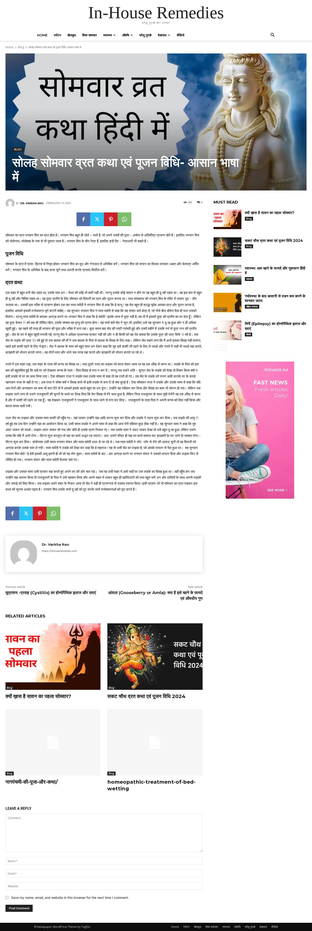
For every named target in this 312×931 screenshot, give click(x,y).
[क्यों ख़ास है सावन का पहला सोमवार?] (52, 656)
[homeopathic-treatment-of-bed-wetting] (154, 742)
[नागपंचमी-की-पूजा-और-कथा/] (52, 742)
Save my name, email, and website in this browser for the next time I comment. (70, 897)
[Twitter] (97, 219)
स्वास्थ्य (107, 35)
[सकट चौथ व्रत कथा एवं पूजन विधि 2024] (154, 656)
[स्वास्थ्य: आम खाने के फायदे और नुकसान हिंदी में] (227, 275)
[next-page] (224, 348)
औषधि (125, 35)
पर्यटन (57, 35)
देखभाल (162, 35)
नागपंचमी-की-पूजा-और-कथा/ (31, 782)
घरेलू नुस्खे (145, 35)
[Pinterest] (111, 219)
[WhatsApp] (124, 219)
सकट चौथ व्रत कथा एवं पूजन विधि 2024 (146, 696)
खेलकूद (71, 35)
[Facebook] (83, 219)
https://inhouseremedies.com (59, 551)
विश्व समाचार (89, 35)
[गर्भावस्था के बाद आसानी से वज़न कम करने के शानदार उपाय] (227, 302)
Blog (21, 47)
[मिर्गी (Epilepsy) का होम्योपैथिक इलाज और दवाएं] (227, 330)
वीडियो (180, 35)
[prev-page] (216, 348)
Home (42, 35)
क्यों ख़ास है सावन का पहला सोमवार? (38, 696)
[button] (272, 35)
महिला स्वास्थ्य (252, 306)
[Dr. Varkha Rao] (10, 203)
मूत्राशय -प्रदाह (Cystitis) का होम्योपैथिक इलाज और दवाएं (50, 592)
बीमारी (248, 334)
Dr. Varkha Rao (31, 203)
